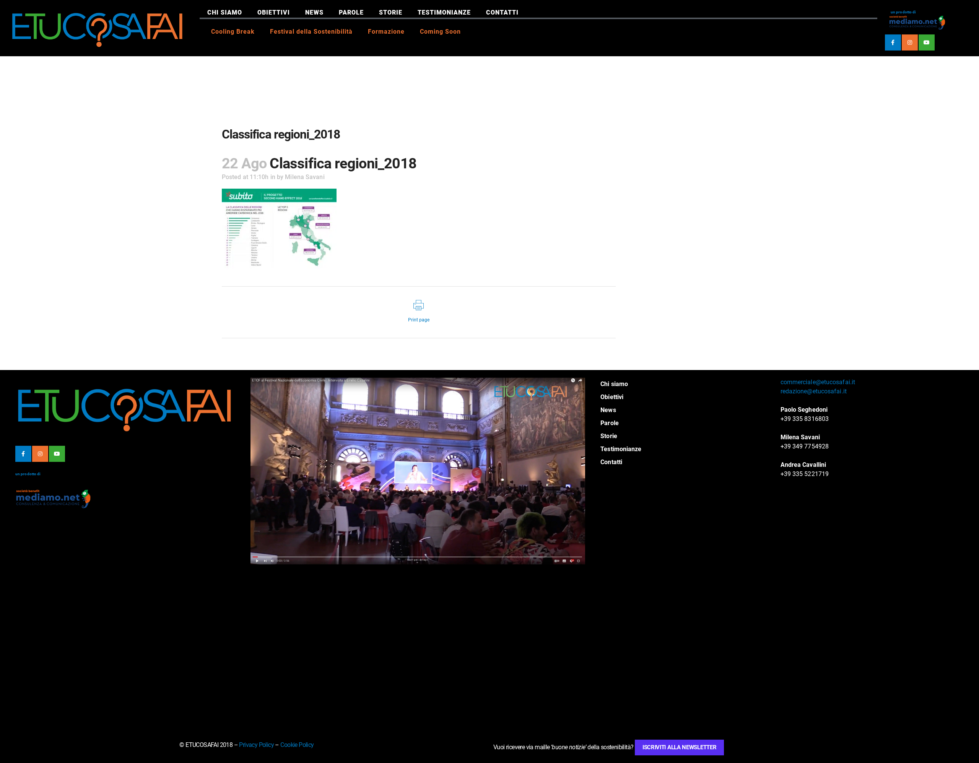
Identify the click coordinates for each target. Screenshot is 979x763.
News (314, 12)
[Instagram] (910, 42)
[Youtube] (927, 42)
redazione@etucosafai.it (814, 391)
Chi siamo (224, 12)
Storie (390, 12)
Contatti (502, 12)
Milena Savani (304, 177)
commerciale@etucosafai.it (818, 382)
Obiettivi (273, 12)
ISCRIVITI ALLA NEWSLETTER (679, 747)
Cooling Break (233, 31)
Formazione (386, 31)
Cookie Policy (297, 744)
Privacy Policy (256, 744)
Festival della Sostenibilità (311, 31)
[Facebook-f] (893, 42)
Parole (351, 12)
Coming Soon (440, 31)
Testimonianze (444, 12)
